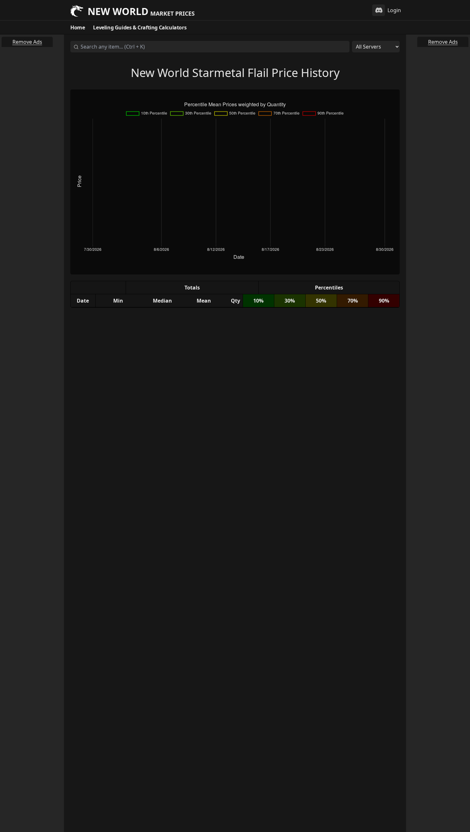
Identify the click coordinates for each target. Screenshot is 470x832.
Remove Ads (27, 41)
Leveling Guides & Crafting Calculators (139, 27)
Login (394, 10)
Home (77, 27)
